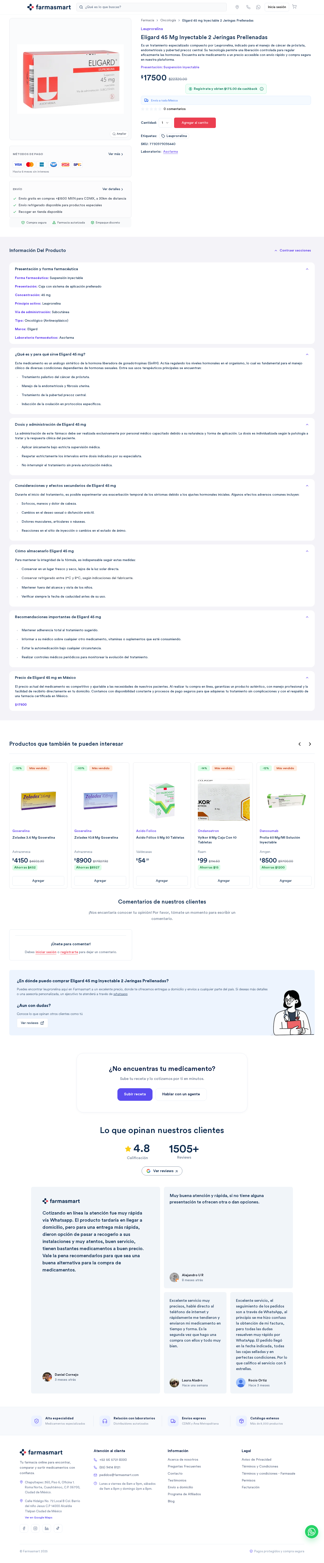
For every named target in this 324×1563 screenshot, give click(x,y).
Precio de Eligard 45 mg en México (45, 678)
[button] (237, 7)
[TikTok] (58, 1528)
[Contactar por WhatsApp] (258, 7)
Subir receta (135, 1094)
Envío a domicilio (180, 1487)
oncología (168, 20)
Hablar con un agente (181, 1094)
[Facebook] (24, 1528)
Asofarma (170, 151)
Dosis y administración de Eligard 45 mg (50, 424)
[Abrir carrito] (294, 6)
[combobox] (165, 123)
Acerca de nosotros (183, 1459)
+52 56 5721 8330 (113, 1460)
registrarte (69, 952)
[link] (218, 20)
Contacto (175, 1473)
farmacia (147, 20)
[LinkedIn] (46, 1528)
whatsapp (120, 994)
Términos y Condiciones (260, 1466)
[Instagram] (35, 1528)
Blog (171, 1501)
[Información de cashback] (262, 89)
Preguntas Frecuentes (184, 1466)
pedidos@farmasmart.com (119, 1475)
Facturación (250, 1487)
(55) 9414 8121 (109, 1467)
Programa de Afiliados (184, 1494)
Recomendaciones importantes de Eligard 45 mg (58, 617)
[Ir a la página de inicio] (49, 7)
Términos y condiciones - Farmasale (268, 1473)
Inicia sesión (277, 7)
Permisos (248, 1480)
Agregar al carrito (195, 122)
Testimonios (177, 1480)
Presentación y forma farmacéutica (46, 269)
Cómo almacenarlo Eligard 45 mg (44, 551)
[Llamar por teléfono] (248, 7)
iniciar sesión (46, 952)
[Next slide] (310, 744)
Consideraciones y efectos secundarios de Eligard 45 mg (65, 486)
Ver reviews (29, 1023)
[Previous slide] (299, 744)
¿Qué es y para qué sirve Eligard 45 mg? (50, 354)
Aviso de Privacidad (256, 1459)
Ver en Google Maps (38, 1517)
